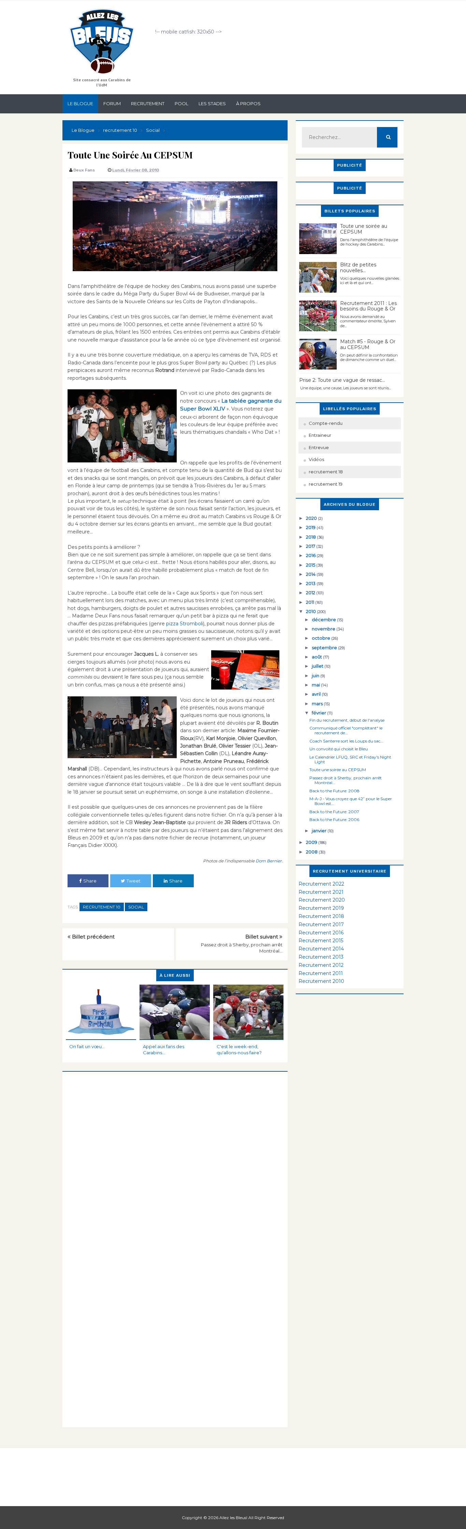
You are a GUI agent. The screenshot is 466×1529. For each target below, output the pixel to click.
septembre (325, 647)
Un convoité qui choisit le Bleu (338, 748)
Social (136, 906)
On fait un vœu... (87, 1046)
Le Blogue (80, 103)
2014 (311, 574)
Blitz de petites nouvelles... (358, 268)
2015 (311, 565)
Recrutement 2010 (321, 981)
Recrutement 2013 (321, 957)
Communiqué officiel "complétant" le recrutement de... (345, 730)
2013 (311, 583)
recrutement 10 (101, 906)
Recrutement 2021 (321, 892)
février (319, 712)
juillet (318, 666)
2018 (311, 537)
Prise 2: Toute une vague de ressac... (342, 380)
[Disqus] (175, 1157)
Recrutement (147, 103)
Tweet (134, 881)
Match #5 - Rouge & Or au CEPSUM (367, 344)
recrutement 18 (326, 471)
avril (317, 694)
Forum (112, 103)
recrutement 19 (326, 484)
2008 (312, 851)
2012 (311, 592)
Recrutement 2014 (321, 949)
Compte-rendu (326, 423)
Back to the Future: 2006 (334, 819)
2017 (311, 546)
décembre (324, 619)
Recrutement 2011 (320, 973)
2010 (311, 611)
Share (90, 881)
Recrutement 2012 (321, 965)
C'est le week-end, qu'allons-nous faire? (239, 1049)
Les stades (212, 103)
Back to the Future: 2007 (334, 811)
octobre (321, 638)
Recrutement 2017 (321, 924)
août (317, 656)
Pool (181, 103)
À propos (248, 103)
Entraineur (320, 435)
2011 (310, 602)
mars (318, 703)
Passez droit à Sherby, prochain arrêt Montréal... (345, 780)
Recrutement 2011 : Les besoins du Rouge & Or (368, 306)
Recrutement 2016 (321, 933)
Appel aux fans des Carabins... (163, 1049)
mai (316, 684)
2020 (312, 518)
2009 (312, 842)
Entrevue (319, 447)
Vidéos (316, 459)
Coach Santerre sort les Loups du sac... (346, 740)
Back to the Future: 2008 (334, 790)
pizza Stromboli (184, 624)
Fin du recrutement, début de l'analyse (346, 720)
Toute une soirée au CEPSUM (363, 229)
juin (316, 675)
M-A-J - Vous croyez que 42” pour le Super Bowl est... (350, 801)
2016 (311, 555)
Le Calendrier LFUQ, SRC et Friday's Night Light (350, 759)
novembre (324, 628)
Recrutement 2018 (321, 916)
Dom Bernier (268, 860)
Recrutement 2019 (321, 908)
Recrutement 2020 (321, 900)
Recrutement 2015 (320, 940)
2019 (311, 527)
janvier (319, 830)
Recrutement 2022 (321, 884)
